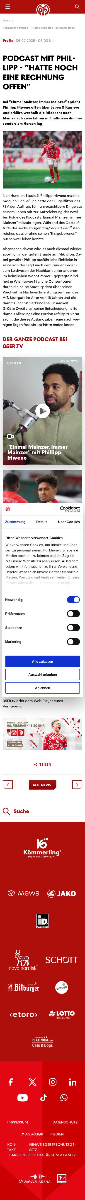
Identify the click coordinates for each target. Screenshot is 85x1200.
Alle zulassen (42, 661)
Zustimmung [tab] (15, 521)
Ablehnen (42, 688)
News (6, 20)
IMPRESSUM (17, 1122)
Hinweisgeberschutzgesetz (52, 1147)
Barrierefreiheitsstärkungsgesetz (42, 1155)
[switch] (73, 613)
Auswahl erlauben (42, 675)
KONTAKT (12, 1147)
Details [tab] (41, 521)
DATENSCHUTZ (65, 1122)
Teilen (45, 764)
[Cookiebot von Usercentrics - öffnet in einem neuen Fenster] (60, 509)
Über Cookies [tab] (69, 521)
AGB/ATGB (33, 1134)
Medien (57, 1134)
